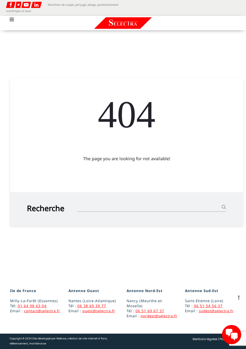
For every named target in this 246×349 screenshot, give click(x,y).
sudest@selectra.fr (216, 310)
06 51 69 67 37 (149, 310)
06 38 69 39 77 (91, 305)
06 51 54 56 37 (208, 305)
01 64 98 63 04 (32, 305)
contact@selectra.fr (42, 310)
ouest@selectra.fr (98, 310)
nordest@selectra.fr (159, 315)
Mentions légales (205, 339)
